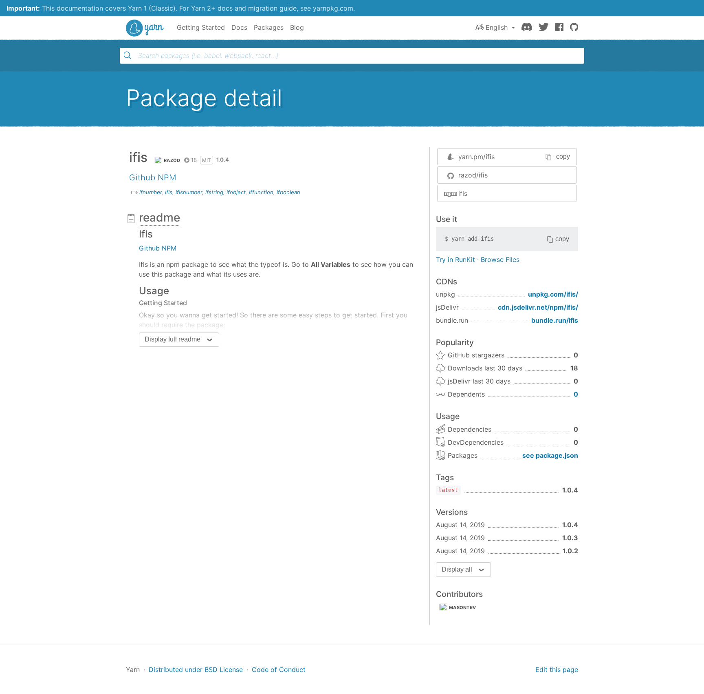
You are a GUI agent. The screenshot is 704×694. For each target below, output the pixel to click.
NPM (167, 177)
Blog (297, 27)
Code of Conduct (279, 669)
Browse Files (500, 259)
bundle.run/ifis (554, 320)
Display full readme (172, 339)
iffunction (261, 192)
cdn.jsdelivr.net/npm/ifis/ (538, 307)
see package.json (550, 455)
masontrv (462, 607)
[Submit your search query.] (127, 55)
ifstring (214, 192)
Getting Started (201, 27)
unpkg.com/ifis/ (553, 294)
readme (159, 217)
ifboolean (288, 192)
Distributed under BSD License (196, 669)
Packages (269, 27)
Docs (239, 27)
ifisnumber (189, 192)
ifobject (236, 192)
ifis (168, 192)
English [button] (497, 27)
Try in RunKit (455, 259)
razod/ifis (473, 175)
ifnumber (150, 192)
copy (563, 156)
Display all (457, 569)
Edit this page (556, 669)
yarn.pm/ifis (476, 157)
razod (172, 160)
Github (142, 177)
